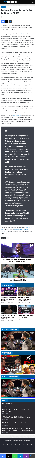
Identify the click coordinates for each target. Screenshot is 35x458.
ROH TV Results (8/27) (8, 403)
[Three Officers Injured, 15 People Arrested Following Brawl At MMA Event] (26, 291)
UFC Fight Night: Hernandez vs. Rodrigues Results (25, 316)
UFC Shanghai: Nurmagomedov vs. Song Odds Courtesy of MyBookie (8, 299)
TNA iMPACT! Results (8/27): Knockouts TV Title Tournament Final (15, 410)
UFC (7, 238)
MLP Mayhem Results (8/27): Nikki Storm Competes (16, 417)
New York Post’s (22, 34)
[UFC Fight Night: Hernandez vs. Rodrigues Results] (26, 309)
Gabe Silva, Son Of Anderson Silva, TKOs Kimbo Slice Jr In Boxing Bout (8, 317)
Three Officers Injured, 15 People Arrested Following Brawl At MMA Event (24, 299)
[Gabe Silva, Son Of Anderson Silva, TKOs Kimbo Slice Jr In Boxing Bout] (9, 309)
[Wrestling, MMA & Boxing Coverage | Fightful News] (10, 2)
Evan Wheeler (5, 17)
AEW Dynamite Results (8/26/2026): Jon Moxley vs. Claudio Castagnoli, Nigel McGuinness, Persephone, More (17, 429)
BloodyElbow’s (17, 115)
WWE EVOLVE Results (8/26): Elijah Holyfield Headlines (17, 423)
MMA (3, 7)
